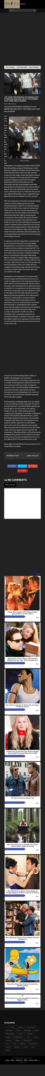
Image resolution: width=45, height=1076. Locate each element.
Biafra (18, 1030)
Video (8, 1050)
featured (9, 1040)
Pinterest (23, 470)
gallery (17, 1040)
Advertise (19, 1060)
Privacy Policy (33, 1060)
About (13, 1060)
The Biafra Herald (27, 1058)
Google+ (34, 466)
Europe (8, 1037)
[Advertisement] (22, 39)
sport (33, 1047)
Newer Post (14, 455)
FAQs (25, 1060)
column (21, 1034)
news (14, 1044)
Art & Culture (31, 1027)
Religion (17, 1047)
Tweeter (23, 466)
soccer (26, 1047)
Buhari (36, 1030)
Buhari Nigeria (10, 1034)
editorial (29, 1034)
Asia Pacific (9, 1030)
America (20, 1027)
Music (7, 1044)
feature (35, 1037)
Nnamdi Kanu (33, 1044)
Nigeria (22, 1044)
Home (7, 1060)
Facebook (13, 466)
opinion (8, 1047)
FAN (28, 1037)
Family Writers (18, 1037)
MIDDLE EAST (28, 1040)
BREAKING (27, 1030)
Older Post (32, 455)
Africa (12, 1027)
